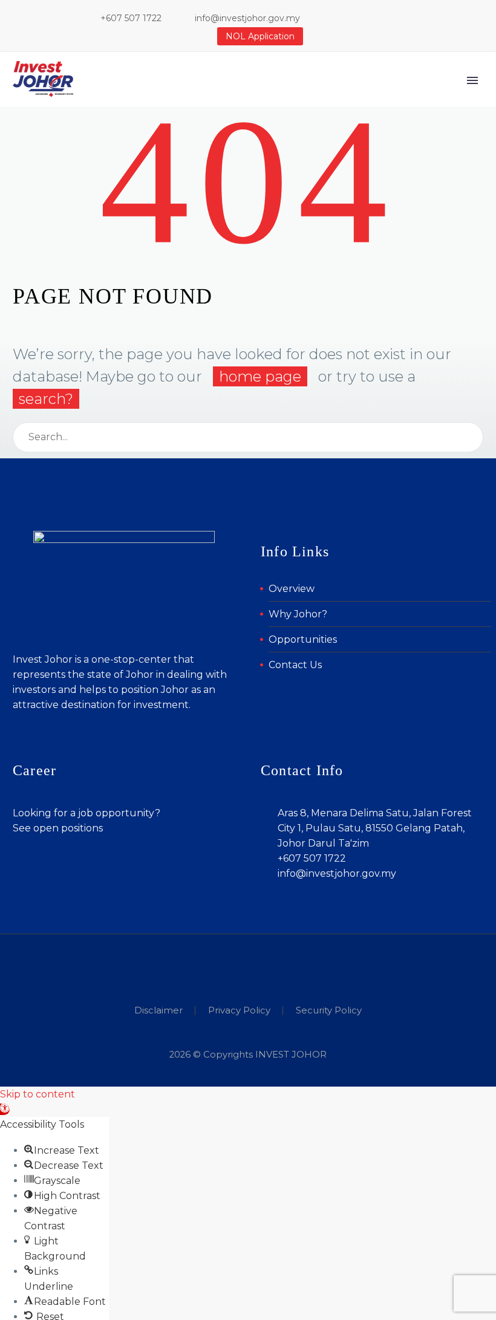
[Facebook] (348, 18)
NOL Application (260, 36)
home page (260, 376)
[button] (5, 1109)
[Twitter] (385, 18)
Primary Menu (472, 80)
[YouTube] (403, 18)
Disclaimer (158, 1010)
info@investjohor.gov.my (247, 18)
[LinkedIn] (366, 18)
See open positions (58, 828)
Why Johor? (298, 614)
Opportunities (303, 639)
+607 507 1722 (131, 18)
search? (46, 399)
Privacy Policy (239, 1010)
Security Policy (329, 1010)
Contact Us (295, 665)
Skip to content (37, 1094)
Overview (292, 588)
